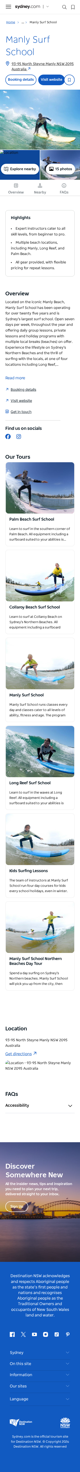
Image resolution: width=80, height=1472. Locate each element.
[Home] (27, 7)
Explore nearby (23, 169)
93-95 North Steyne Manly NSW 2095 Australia (43, 66)
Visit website (51, 79)
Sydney (17, 1353)
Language (19, 1399)
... (23, 22)
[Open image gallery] (40, 120)
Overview (16, 192)
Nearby (40, 192)
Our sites (18, 1386)
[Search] (64, 8)
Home (10, 22)
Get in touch (21, 412)
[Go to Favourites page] (72, 6)
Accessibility (17, 1106)
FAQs (64, 192)
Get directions (18, 1054)
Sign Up (16, 1206)
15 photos (63, 169)
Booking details (21, 79)
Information (21, 1375)
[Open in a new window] (40, 488)
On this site (20, 1364)
